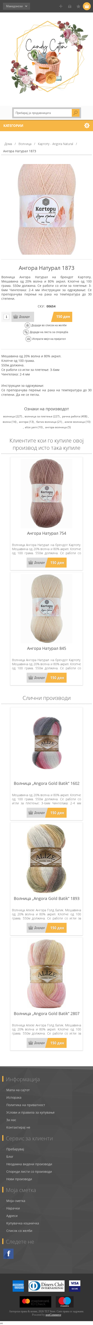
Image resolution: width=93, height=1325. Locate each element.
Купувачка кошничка (22, 1223)
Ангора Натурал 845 (46, 648)
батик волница (46, 422)
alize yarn (31, 427)
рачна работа (71, 416)
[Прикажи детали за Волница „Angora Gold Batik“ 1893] (46, 858)
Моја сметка (15, 1201)
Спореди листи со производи (29, 1171)
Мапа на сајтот (18, 1090)
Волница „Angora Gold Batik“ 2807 (46, 1013)
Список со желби (19, 1230)
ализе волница (75, 422)
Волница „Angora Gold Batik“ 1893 (46, 898)
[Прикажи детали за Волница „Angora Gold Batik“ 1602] (46, 743)
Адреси (12, 1216)
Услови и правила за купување (30, 1112)
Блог (9, 1156)
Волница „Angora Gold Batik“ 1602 (46, 783)
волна (7, 422)
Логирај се (70, 6)
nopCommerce (53, 1314)
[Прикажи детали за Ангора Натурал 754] (46, 493)
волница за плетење (38, 416)
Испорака (13, 1097)
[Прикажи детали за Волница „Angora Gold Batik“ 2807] (46, 973)
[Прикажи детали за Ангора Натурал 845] (46, 608)
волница (9, 416)
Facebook (8, 1254)
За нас (11, 1120)
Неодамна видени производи (29, 1164)
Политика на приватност (25, 1105)
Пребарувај (15, 1149)
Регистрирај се (61, 6)
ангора (23, 422)
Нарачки (13, 1208)
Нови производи (19, 1179)
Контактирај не (18, 1127)
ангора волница (56, 427)
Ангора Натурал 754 (46, 533)
